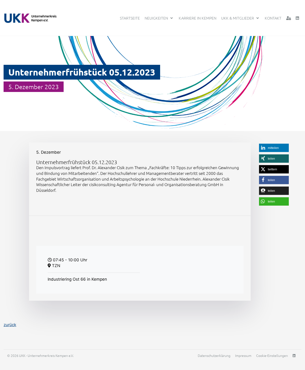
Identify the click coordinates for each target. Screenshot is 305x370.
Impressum (243, 355)
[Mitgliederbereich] (288, 18)
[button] (274, 148)
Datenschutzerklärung (214, 355)
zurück (10, 324)
